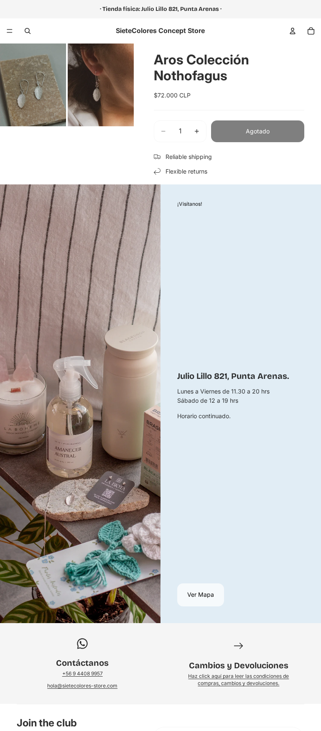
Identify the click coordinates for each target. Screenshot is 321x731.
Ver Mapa (200, 594)
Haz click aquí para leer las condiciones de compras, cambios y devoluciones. (238, 679)
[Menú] (9, 31)
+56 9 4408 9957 (82, 673)
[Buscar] (27, 31)
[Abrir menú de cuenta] (292, 31)
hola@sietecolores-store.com (82, 685)
